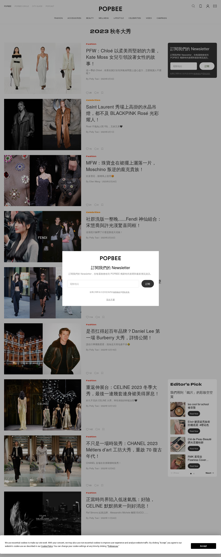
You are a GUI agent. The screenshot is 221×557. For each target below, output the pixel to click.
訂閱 (147, 283)
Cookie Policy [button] (47, 546)
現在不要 (110, 299)
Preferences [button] (113, 546)
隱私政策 (125, 291)
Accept (203, 546)
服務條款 (116, 291)
